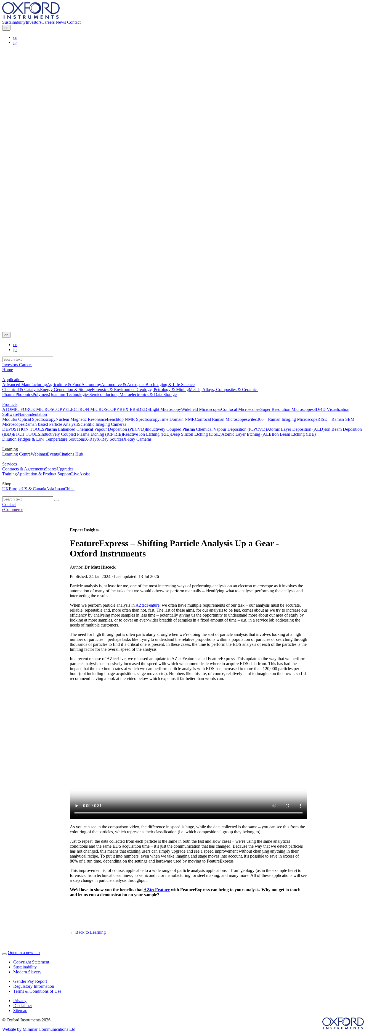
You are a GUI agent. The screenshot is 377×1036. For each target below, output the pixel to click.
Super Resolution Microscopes (287, 409)
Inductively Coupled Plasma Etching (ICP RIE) (81, 434)
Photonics (24, 394)
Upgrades (65, 469)
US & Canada (34, 488)
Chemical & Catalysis (21, 389)
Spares (51, 469)
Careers (48, 22)
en (6, 28)
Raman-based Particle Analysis (51, 424)
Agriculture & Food (64, 384)
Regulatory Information (33, 986)
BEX (124, 409)
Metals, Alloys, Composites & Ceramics (223, 389)
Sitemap (20, 1010)
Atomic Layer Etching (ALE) (247, 434)
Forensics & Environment (114, 389)
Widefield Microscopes (201, 409)
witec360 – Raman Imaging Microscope (282, 419)
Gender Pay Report (30, 981)
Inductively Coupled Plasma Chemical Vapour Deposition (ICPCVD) (206, 429)
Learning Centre (16, 454)
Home (7, 369)
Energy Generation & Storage (66, 389)
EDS (145, 409)
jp (15, 42)
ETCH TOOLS (26, 434)
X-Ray (91, 439)
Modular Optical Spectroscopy (28, 419)
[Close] (4, 954)
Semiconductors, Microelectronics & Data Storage (133, 394)
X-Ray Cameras (137, 439)
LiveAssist (80, 474)
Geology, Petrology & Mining (163, 389)
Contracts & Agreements (23, 469)
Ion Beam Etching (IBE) (294, 434)
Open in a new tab (24, 952)
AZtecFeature (148, 605)
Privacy (19, 1000)
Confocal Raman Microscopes (221, 419)
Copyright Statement (31, 962)
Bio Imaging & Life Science (170, 384)
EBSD (135, 409)
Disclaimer (22, 1005)
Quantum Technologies (69, 394)
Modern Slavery (27, 972)
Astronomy (91, 384)
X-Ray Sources (110, 439)
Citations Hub (71, 454)
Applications (13, 379)
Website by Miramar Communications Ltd (38, 1029)
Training (9, 474)
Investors (33, 22)
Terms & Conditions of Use (37, 991)
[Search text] (56, 500)
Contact (74, 22)
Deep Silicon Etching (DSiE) (196, 434)
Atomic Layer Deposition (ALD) (296, 429)
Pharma (8, 394)
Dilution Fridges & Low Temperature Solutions (43, 439)
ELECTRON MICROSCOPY (92, 409)
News (61, 22)
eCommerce (12, 509)
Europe (15, 488)
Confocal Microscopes (240, 409)
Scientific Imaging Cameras (102, 424)
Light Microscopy (165, 409)
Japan (59, 488)
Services (9, 464)
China (69, 488)
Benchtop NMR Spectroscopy (133, 419)
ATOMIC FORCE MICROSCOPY (33, 409)
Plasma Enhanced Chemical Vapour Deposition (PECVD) (95, 429)
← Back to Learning (88, 932)
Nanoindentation (32, 414)
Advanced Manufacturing (24, 384)
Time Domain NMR (177, 419)
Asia (50, 488)
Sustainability (14, 22)
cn (15, 37)
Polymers (41, 394)
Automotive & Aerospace (123, 384)
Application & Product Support (44, 474)
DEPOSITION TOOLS (23, 429)
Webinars (39, 454)
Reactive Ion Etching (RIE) (147, 434)
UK (5, 488)
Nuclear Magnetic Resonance (81, 419)
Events (53, 454)
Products (9, 404)
